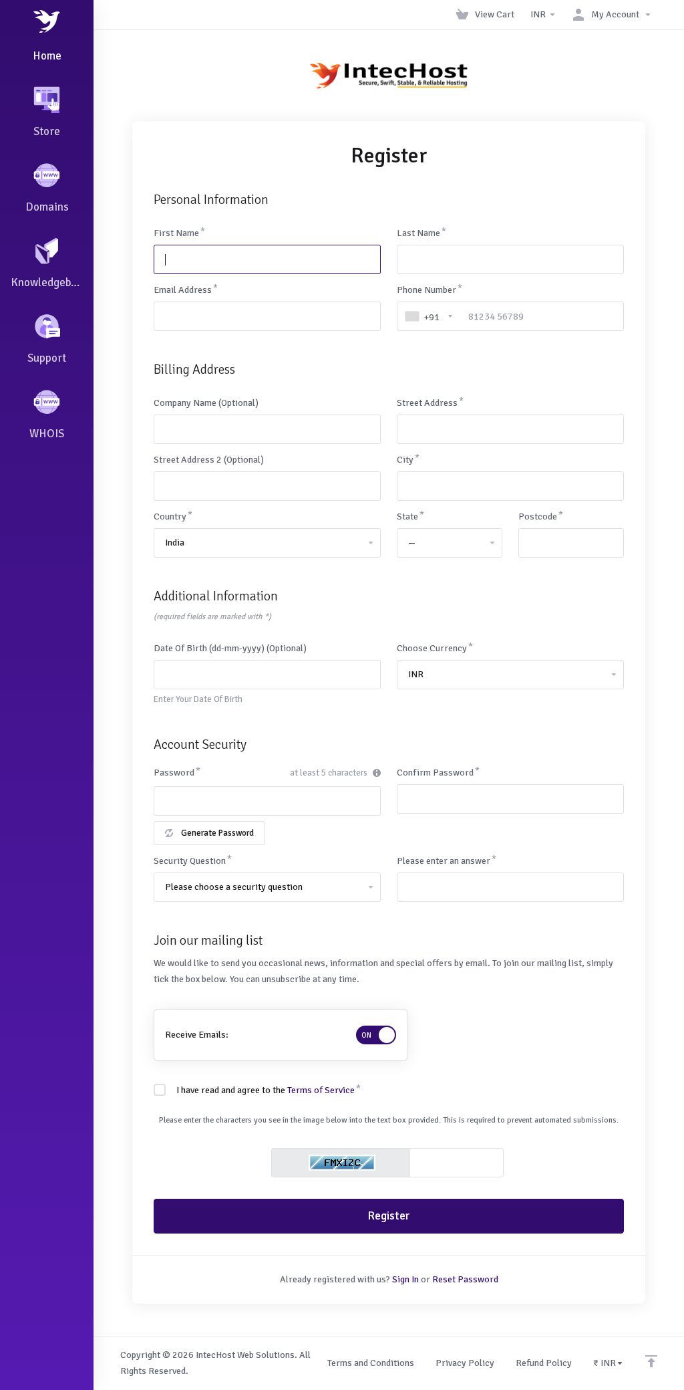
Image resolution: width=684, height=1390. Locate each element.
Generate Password (217, 833)
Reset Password (465, 1279)
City (405, 459)
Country (170, 516)
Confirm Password (435, 772)
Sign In (405, 1279)
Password (174, 772)
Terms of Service (321, 1090)
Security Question (190, 860)
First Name (176, 233)
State (407, 516)
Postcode (537, 516)
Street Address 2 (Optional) (209, 459)
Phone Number (426, 290)
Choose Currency (432, 648)
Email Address (183, 290)
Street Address (427, 403)
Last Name (418, 233)
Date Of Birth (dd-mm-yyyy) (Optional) (230, 648)
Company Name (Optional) (206, 403)
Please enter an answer (443, 860)
